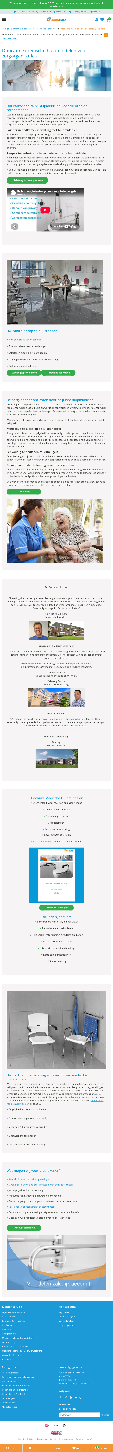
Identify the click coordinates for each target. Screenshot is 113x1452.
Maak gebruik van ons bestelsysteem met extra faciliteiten (41, 1184)
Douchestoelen (9, 1381)
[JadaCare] (56, 19)
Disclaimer (7, 1325)
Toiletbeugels (8, 1398)
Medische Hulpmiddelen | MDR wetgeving (22, 1350)
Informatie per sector (46, 28)
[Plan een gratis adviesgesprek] (27, 180)
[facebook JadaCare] (61, 1397)
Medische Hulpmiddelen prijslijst (17, 1338)
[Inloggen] (96, 19)
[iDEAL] (48, 1426)
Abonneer (105, 1415)
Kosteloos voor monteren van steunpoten (32, 1206)
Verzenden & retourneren (14, 1355)
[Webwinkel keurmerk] (56, 1433)
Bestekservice (8, 1316)
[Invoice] (65, 1426)
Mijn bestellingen (67, 1316)
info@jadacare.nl (68, 1380)
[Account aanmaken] (24, 1227)
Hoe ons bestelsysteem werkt (16, 1346)
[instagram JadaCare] (66, 1397)
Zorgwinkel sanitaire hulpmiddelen (18, 1377)
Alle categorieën (10, 1407)
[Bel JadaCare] (106, 34)
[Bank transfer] (56, 1426)
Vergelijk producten (68, 1325)
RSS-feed (6, 1359)
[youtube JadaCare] (71, 1397)
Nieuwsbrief (7, 1329)
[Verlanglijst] (102, 19)
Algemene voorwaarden (13, 1312)
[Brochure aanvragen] (58, 372)
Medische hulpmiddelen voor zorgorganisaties (83, 28)
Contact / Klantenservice (13, 1321)
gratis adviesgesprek (30, 339)
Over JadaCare (9, 1333)
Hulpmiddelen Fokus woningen (16, 1385)
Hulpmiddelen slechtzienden (15, 1389)
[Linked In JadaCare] (76, 1397)
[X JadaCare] (80, 1397)
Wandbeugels (8, 1402)
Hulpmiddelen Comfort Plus (15, 1394)
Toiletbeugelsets (10, 1372)
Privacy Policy (8, 1342)
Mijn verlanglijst (66, 1321)
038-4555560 (10, 38)
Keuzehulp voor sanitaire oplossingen (29, 1179)
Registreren (64, 1312)
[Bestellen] (24, 491)
